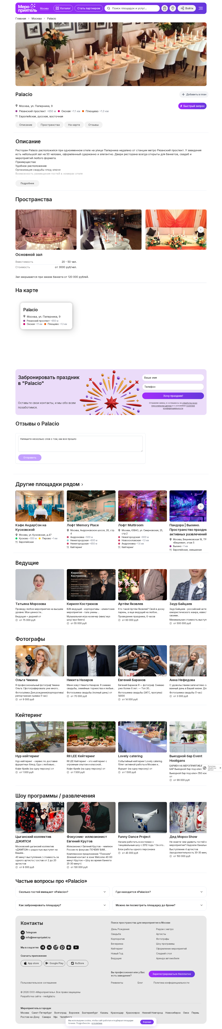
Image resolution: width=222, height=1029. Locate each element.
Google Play (56, 963)
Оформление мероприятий (171, 948)
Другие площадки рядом (47, 484)
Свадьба (116, 934)
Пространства (50, 124)
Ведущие (116, 958)
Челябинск (66, 1017)
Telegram (31, 932)
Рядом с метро (165, 929)
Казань (104, 1012)
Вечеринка (117, 943)
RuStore (79, 963)
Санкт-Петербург (42, 1012)
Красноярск (133, 1012)
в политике (97, 1023)
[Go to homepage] (28, 8)
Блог (140, 982)
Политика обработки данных (212, 768)
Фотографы (162, 938)
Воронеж (74, 1012)
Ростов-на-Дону (30, 1017)
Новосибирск (173, 1012)
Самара (46, 1017)
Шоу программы (165, 943)
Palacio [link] (51, 18)
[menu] (200, 8)
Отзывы (93, 124)
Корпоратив (118, 938)
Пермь (195, 1012)
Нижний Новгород (152, 1012)
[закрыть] (220, 768)
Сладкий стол (164, 953)
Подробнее (27, 183)
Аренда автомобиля (167, 958)
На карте (74, 124)
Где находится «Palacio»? (133, 891)
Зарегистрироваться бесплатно (172, 974)
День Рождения (120, 929)
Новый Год (117, 953)
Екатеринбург (90, 1012)
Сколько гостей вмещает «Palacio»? (43, 891)
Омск (186, 1012)
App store (33, 963)
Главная (20, 18)
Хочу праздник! (173, 395)
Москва (44, 8)
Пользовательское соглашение (39, 982)
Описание (25, 124)
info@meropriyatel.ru (38, 937)
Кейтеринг (117, 948)
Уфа (55, 1017)
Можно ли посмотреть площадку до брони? (145, 905)
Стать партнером (88, 8)
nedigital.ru (49, 996)
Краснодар (117, 1012)
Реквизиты (117, 982)
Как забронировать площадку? (40, 905)
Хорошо (147, 1022)
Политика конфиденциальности (171, 982)
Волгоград (60, 1012)
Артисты (161, 934)
